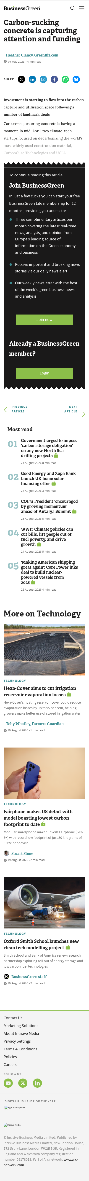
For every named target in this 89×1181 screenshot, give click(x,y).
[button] (72, 8)
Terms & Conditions (20, 1049)
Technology (15, 680)
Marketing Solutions (21, 1025)
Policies (10, 1057)
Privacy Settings (17, 1041)
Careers (10, 1064)
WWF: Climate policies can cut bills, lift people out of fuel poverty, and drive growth (47, 537)
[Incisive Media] (12, 1124)
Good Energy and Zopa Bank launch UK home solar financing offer (48, 478)
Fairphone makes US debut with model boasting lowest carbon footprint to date (38, 818)
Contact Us (13, 1018)
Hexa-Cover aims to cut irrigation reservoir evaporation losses (40, 691)
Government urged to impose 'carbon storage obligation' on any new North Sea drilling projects (49, 448)
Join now (44, 319)
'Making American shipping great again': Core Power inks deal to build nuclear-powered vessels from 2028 (49, 572)
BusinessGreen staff (29, 976)
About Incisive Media (21, 1033)
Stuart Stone (22, 853)
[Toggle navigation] (80, 8)
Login (44, 373)
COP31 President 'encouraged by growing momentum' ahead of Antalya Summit (49, 506)
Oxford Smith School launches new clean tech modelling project (41, 944)
